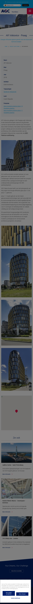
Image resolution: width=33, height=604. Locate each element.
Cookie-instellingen (15, 598)
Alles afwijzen (22, 594)
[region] (15, 591)
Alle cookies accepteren (9, 593)
